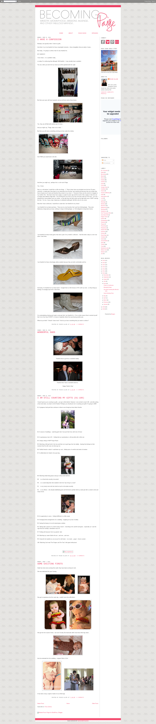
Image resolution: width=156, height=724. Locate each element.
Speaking (95, 33)
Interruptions (104, 196)
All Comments (106, 163)
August (105, 279)
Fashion (103, 181)
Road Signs (82, 33)
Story (102, 242)
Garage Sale (104, 187)
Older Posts (95, 703)
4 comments (80, 324)
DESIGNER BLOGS (83, 721)
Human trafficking (105, 192)
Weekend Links (105, 248)
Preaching (103, 225)
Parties (103, 218)
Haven (103, 190)
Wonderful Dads (46, 332)
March (105, 300)
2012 (103, 269)
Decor (102, 177)
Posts (104, 160)
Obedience (104, 211)
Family (103, 179)
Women (103, 251)
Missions (103, 205)
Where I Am (104, 249)
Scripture (103, 237)
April (105, 297)
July (105, 281)
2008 (103, 309)
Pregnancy (104, 227)
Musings (103, 209)
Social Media (104, 240)
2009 (103, 307)
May (105, 295)
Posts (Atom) (48, 706)
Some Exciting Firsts (50, 564)
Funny (102, 185)
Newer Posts (40, 703)
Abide (102, 172)
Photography (104, 220)
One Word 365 (104, 214)
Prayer (103, 224)
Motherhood (104, 207)
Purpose (103, 231)
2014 (103, 264)
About (71, 33)
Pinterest (103, 222)
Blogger (113, 314)
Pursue (103, 233)
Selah (102, 238)
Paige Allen (114, 79)
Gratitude (103, 189)
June (105, 283)
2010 (103, 273)
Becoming (103, 174)
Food (102, 183)
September (106, 277)
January (106, 304)
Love (102, 200)
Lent (102, 198)
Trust (102, 246)
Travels (103, 244)
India (102, 194)
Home (61, 33)
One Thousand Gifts (106, 213)
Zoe (102, 253)
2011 (103, 271)
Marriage (103, 201)
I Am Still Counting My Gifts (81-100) (60, 398)
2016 (103, 260)
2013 (103, 266)
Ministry (103, 203)
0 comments (80, 390)
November (106, 275)
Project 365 (104, 229)
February (106, 302)
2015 (103, 262)
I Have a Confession (49, 39)
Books (102, 176)
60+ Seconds (104, 170)
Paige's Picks (104, 216)
